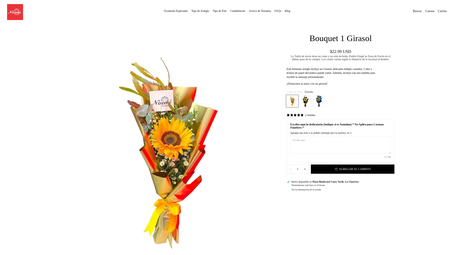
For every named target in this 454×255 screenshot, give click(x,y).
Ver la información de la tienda (306, 189)
